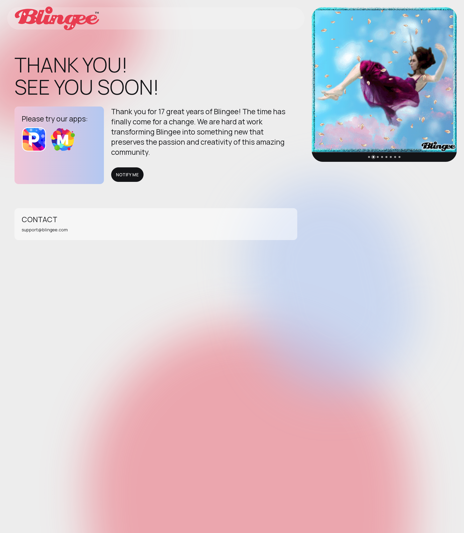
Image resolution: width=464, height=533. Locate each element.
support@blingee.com (45, 230)
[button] (369, 157)
